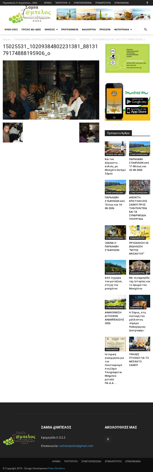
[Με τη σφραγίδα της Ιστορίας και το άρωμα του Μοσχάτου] (139, 267)
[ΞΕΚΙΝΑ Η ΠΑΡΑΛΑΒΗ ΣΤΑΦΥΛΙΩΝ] (115, 232)
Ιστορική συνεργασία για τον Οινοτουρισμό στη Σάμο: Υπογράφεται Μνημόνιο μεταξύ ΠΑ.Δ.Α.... (114, 368)
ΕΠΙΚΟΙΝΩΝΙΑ (122, 2)
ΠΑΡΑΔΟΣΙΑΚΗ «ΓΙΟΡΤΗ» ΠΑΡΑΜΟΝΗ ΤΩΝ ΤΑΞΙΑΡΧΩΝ (45, 39)
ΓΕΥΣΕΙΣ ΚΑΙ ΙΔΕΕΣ (31, 29)
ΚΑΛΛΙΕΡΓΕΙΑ (89, 29)
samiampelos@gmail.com (76, 446)
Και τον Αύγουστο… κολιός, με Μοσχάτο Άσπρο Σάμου (115, 166)
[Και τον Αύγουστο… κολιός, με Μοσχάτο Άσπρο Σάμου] (115, 148)
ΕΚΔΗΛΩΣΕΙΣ (136, 307)
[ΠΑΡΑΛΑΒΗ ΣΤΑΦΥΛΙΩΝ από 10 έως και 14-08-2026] (115, 187)
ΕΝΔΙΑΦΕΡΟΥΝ (137, 238)
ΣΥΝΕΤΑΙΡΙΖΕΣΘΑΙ (83, 2)
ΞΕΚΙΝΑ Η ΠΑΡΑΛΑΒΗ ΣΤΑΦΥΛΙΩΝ (112, 246)
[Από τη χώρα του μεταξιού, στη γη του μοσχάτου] (115, 267)
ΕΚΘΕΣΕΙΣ (50, 29)
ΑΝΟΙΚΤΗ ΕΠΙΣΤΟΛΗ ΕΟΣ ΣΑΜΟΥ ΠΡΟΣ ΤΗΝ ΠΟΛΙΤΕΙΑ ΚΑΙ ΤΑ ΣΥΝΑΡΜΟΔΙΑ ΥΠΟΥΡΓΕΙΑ (138, 208)
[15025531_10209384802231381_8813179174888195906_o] (51, 118)
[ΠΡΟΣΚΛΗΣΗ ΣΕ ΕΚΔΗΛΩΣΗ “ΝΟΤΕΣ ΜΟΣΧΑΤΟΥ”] (139, 232)
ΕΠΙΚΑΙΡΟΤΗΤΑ (103, 2)
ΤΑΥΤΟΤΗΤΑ (61, 2)
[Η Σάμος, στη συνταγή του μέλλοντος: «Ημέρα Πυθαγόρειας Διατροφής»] (139, 302)
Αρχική (7, 39)
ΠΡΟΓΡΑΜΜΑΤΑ (69, 29)
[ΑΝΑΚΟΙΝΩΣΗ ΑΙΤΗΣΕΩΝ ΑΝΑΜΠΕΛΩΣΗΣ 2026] (115, 302)
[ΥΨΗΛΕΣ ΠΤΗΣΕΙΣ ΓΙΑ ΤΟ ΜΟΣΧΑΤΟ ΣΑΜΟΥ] (139, 344)
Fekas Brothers (56, 468)
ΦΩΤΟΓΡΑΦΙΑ (121, 29)
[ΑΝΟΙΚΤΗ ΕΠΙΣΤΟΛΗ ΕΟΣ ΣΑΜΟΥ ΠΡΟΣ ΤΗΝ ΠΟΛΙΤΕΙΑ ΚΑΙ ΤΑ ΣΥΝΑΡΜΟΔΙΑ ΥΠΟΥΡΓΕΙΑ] (139, 187)
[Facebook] (147, 3)
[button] (145, 29)
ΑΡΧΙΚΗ (48, 2)
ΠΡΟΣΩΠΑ (105, 29)
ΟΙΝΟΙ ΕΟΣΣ (11, 29)
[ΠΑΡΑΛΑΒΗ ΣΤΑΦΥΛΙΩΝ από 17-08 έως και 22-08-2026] (139, 148)
